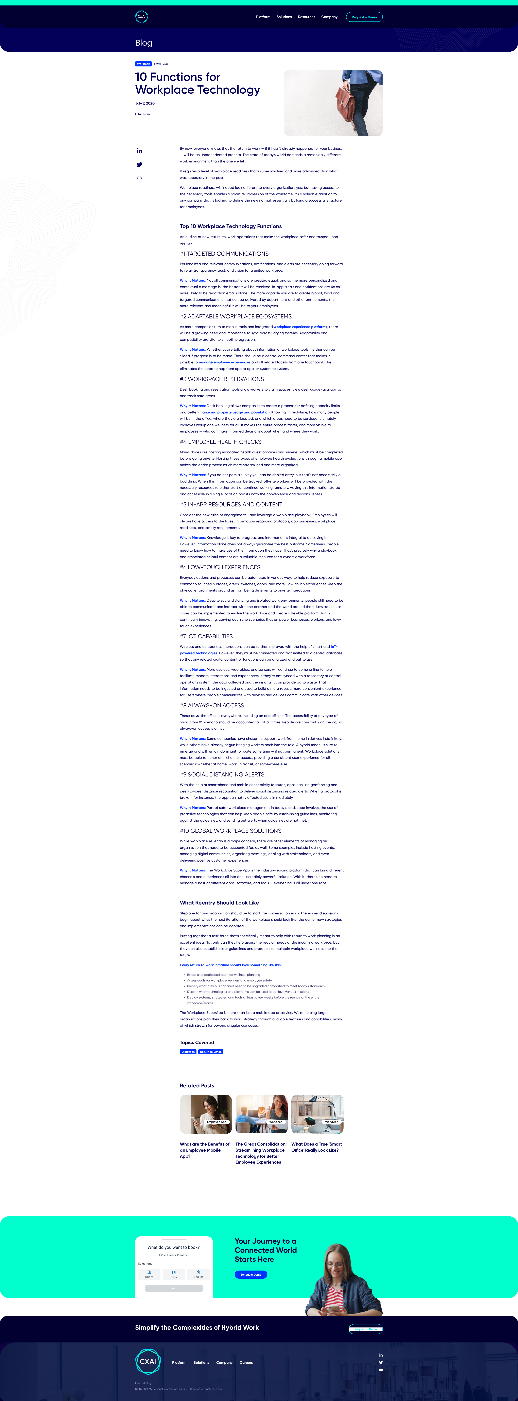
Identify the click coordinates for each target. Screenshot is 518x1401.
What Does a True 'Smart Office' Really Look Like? (316, 1147)
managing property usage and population (235, 412)
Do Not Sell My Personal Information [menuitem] (156, 1388)
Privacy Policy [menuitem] (143, 1383)
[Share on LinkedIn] (139, 151)
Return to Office (211, 1052)
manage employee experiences (225, 362)
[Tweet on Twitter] (139, 164)
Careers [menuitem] (246, 1362)
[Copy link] (139, 178)
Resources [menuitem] (306, 17)
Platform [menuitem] (263, 17)
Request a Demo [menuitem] (364, 17)
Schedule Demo (251, 1274)
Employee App (216, 1122)
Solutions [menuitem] (284, 17)
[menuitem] (381, 1355)
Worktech (143, 64)
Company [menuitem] (329, 17)
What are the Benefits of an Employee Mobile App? (204, 1150)
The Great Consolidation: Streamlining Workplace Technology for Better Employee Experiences (261, 1153)
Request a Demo (366, 1329)
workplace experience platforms (300, 326)
